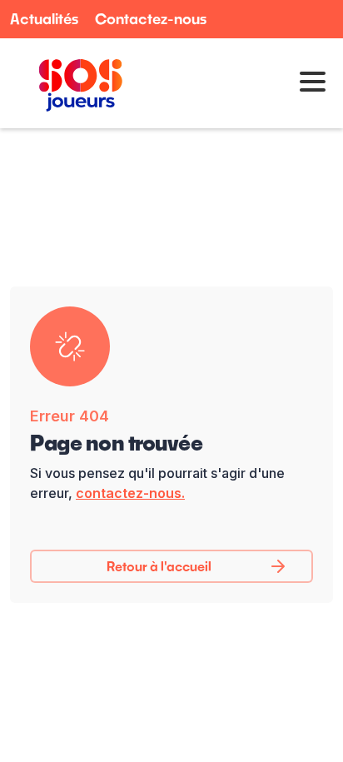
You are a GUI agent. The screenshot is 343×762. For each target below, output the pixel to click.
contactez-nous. (130, 493)
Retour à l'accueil (159, 566)
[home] (76, 83)
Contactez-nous (150, 18)
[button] (307, 83)
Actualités (44, 18)
